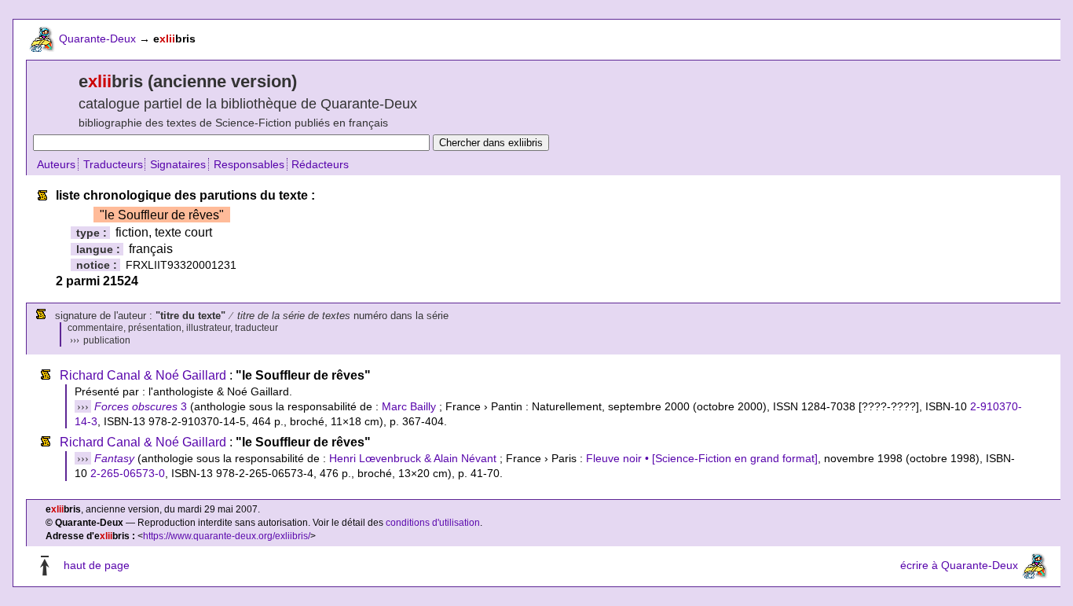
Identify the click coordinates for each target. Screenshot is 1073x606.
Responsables (249, 164)
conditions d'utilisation (433, 522)
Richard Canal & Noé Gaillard (143, 375)
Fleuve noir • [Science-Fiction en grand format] (702, 458)
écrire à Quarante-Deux (959, 566)
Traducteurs (113, 164)
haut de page (97, 566)
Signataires (178, 164)
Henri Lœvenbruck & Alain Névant (412, 458)
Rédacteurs (320, 164)
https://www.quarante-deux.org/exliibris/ (226, 536)
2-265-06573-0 (127, 473)
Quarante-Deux (97, 38)
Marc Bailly (409, 406)
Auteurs (56, 164)
